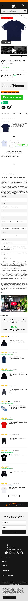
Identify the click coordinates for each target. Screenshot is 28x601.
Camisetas (10, 15)
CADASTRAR (14, 531)
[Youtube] (14, 553)
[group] (14, 504)
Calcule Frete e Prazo (5, 113)
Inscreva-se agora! (14, 515)
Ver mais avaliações (14, 496)
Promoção (10, 18)
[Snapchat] (21, 553)
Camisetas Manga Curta (19, 15)
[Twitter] (18, 553)
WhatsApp (3, 254)
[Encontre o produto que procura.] (25, 11)
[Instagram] (10, 553)
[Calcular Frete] (26, 113)
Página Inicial (4, 15)
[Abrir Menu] (2, 5)
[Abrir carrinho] (24, 5)
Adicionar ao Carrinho (13, 97)
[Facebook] (6, 553)
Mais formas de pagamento (7, 79)
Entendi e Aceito (9, 597)
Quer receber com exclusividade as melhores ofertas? (14, 517)
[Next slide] (25, 28)
